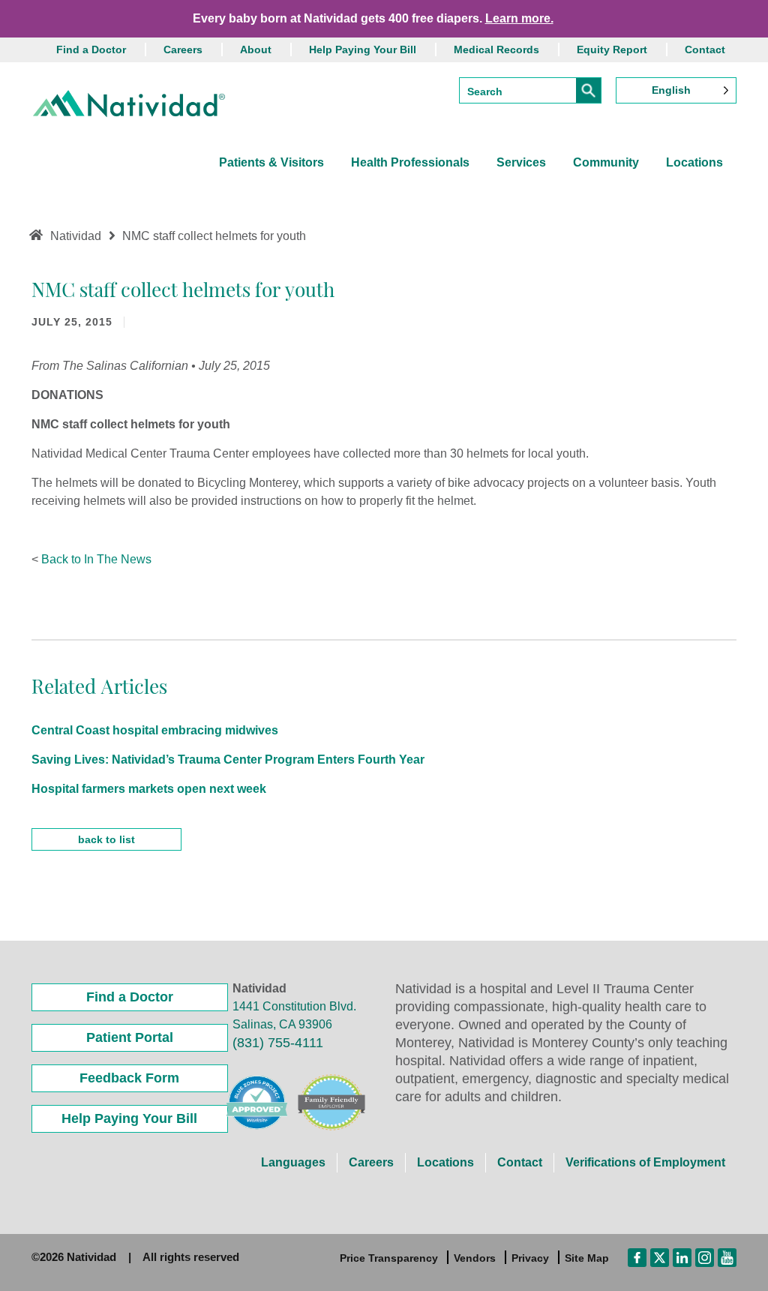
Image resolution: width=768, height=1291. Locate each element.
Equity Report (612, 50)
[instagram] (704, 1257)
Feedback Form (129, 1077)
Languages (293, 1162)
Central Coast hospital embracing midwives (155, 730)
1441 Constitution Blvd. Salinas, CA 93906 (294, 1015)
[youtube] (727, 1257)
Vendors (475, 1258)
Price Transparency (389, 1258)
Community (606, 162)
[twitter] (659, 1257)
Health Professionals (410, 162)
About (256, 50)
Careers (183, 50)
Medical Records (496, 50)
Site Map (587, 1258)
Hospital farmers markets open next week (149, 788)
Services (521, 162)
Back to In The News (96, 559)
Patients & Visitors (271, 162)
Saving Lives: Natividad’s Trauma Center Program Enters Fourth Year (228, 759)
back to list (106, 839)
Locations (694, 162)
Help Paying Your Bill (362, 50)
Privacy (530, 1258)
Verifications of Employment (645, 1162)
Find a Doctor (91, 50)
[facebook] (637, 1257)
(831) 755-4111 (277, 1042)
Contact (705, 50)
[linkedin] (682, 1257)
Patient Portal (129, 1037)
